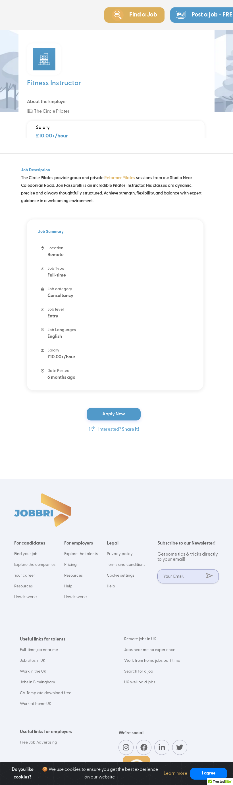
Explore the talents (81, 554)
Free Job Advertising (38, 742)
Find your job (26, 554)
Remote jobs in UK (140, 639)
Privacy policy (120, 554)
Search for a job (138, 671)
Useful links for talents (42, 639)
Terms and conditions (126, 565)
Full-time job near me (39, 650)
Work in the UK (33, 671)
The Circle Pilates (51, 111)
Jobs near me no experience (149, 650)
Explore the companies (34, 565)
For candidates (29, 543)
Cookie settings (120, 575)
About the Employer (47, 102)
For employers (78, 543)
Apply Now (114, 414)
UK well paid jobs (139, 682)
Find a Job (143, 15)
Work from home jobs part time (152, 661)
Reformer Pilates (119, 178)
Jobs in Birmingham (37, 682)
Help (68, 586)
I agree (208, 773)
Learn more (175, 773)
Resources (23, 586)
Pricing (70, 565)
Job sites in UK (32, 661)
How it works (25, 597)
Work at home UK (35, 704)
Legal (112, 543)
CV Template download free (45, 693)
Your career (24, 575)
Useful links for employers (46, 732)
